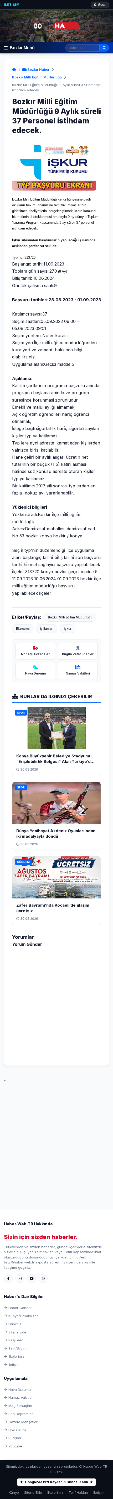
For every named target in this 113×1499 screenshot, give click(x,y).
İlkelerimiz (16, 1356)
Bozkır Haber (38, 69)
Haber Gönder (20, 1308)
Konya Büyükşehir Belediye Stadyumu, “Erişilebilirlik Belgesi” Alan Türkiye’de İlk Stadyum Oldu (54, 761)
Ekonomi (22, 629)
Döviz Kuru (17, 1430)
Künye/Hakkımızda (23, 1316)
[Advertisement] (56, 1140)
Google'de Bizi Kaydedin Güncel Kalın (56, 1482)
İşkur (67, 629)
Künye (14, 1492)
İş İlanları (46, 629)
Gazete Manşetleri (23, 1422)
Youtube (15, 1446)
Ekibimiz (14, 1324)
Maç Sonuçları (20, 1405)
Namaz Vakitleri (21, 1397)
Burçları (14, 1438)
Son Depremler (20, 1414)
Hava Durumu (19, 1389)
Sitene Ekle (17, 1332)
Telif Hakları (78, 1492)
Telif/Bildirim (18, 1348)
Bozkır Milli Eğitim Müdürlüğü (37, 77)
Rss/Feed (15, 1340)
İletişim (11, 5)
